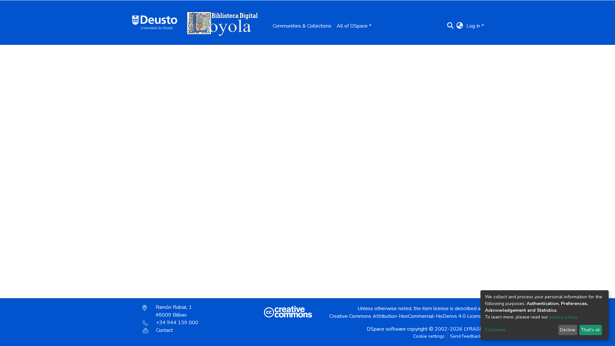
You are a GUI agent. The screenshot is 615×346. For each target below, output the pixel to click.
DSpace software (386, 329)
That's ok (590, 330)
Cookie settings (429, 336)
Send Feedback (465, 336)
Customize (495, 330)
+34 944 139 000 (177, 322)
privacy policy (563, 317)
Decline (567, 330)
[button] (460, 26)
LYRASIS (474, 329)
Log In (473, 25)
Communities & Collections (302, 25)
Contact (164, 330)
